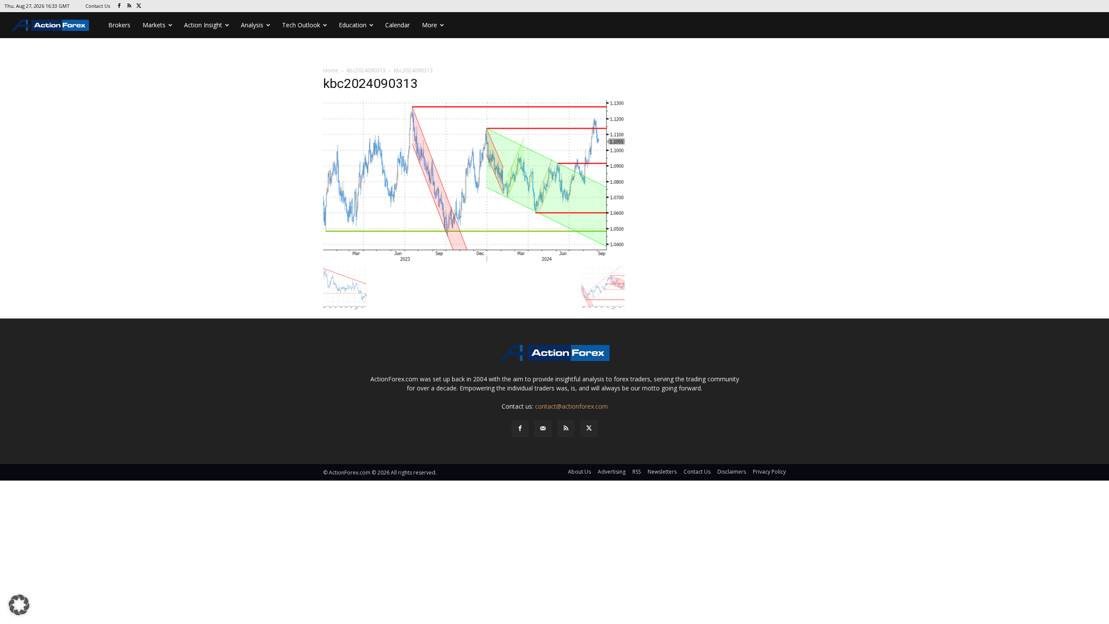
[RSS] (129, 6)
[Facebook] (119, 6)
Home (330, 70)
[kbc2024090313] (474, 180)
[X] (139, 6)
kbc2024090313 (366, 70)
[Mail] (543, 428)
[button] (19, 605)
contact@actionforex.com (571, 406)
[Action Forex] (50, 25)
